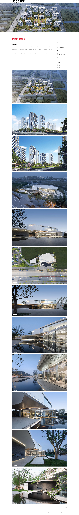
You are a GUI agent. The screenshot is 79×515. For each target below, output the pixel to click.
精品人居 (14, 35)
